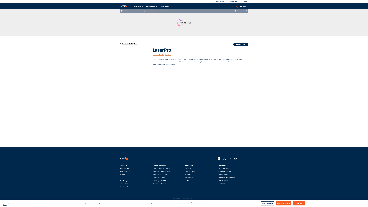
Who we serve (125, 171)
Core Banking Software (161, 168)
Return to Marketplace (129, 44)
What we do (124, 168)
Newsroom (189, 178)
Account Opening (158, 55)
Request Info (240, 44)
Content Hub (190, 171)
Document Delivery (160, 184)
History (122, 174)
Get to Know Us (138, 6)
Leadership (124, 184)
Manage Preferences (267, 203)
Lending (168, 55)
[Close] (365, 203)
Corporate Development (227, 178)
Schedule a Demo (224, 171)
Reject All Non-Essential (283, 203)
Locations (221, 184)
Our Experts (124, 187)
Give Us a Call (223, 181)
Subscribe (188, 181)
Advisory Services (159, 181)
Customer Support (224, 168)
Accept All (299, 203)
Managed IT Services (160, 174)
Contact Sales (223, 174)
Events (187, 174)
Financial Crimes (159, 178)
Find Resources (164, 6)
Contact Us (242, 6)
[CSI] (124, 6)
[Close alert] (246, 11)
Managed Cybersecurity (161, 171)
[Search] (233, 6)
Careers (188, 168)
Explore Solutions (151, 6)
